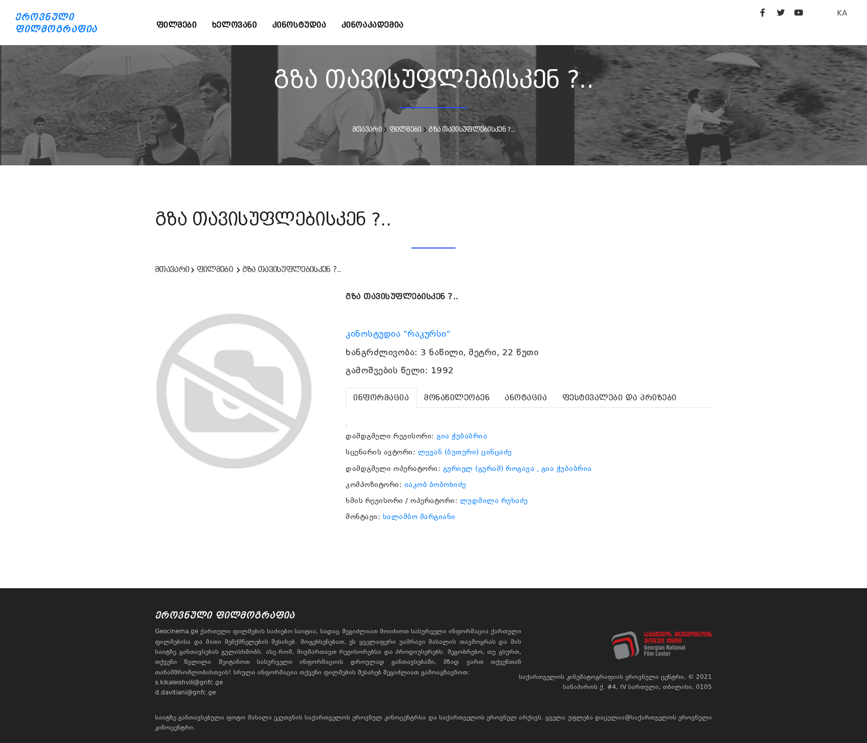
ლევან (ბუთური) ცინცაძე (465, 452)
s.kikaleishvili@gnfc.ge (189, 682)
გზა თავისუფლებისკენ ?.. (471, 129)
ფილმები (177, 25)
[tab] (381, 398)
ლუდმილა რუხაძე (494, 501)
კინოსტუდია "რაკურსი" (400, 334)
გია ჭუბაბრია (462, 436)
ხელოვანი (234, 25)
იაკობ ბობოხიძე (435, 484)
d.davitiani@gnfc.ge (185, 692)
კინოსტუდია (299, 25)
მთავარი (367, 129)
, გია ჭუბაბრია (564, 468)
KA (842, 13)
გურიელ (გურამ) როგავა (489, 468)
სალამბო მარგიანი (419, 517)
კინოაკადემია (373, 25)
